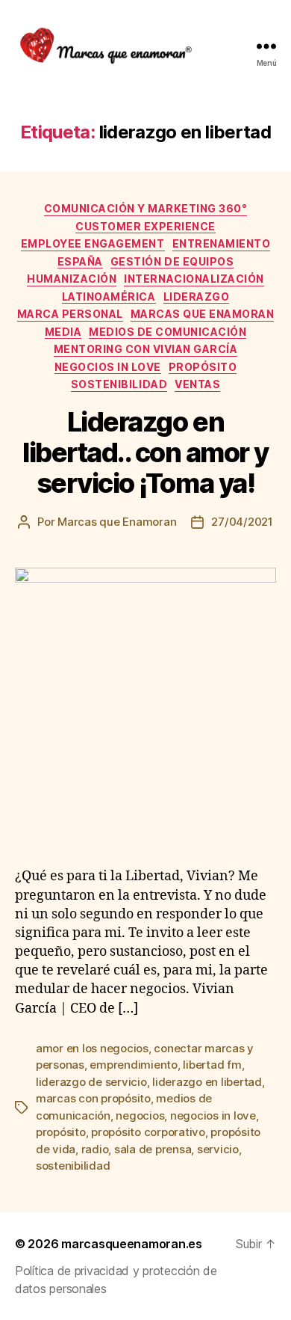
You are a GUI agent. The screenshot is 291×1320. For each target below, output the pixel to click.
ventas (197, 384)
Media (63, 331)
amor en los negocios (92, 1048)
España (80, 261)
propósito (203, 366)
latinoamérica (109, 296)
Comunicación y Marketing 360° (146, 208)
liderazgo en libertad (207, 1082)
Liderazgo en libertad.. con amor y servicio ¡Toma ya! (145, 452)
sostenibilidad (119, 384)
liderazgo (196, 296)
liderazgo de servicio (91, 1082)
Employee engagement (93, 243)
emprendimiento (133, 1064)
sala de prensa (152, 1149)
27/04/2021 (241, 522)
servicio (218, 1149)
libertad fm (212, 1064)
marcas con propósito (93, 1098)
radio (95, 1149)
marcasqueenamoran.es (131, 1243)
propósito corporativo (148, 1132)
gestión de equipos (172, 261)
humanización (71, 278)
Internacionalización (193, 278)
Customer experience (145, 226)
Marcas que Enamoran (116, 522)
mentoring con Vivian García (146, 349)
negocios (140, 1115)
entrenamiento (221, 243)
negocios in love (107, 366)
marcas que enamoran (203, 313)
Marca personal (70, 313)
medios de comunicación (167, 331)
